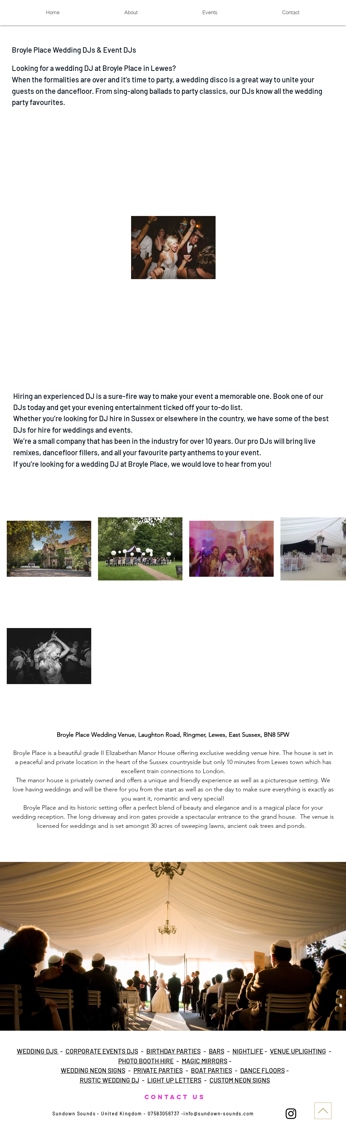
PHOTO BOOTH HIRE (146, 1061)
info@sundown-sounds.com (218, 1113)
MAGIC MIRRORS (204, 1061)
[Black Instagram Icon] (291, 1114)
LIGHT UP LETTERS (174, 1080)
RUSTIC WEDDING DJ (109, 1080)
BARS (216, 1051)
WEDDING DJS (38, 1051)
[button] (173, 946)
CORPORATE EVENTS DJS (102, 1051)
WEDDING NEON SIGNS (93, 1070)
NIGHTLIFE (247, 1051)
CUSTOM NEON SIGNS (239, 1080)
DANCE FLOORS (262, 1070)
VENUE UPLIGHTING (298, 1051)
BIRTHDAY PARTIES (173, 1051)
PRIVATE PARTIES (158, 1070)
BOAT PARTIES (211, 1070)
